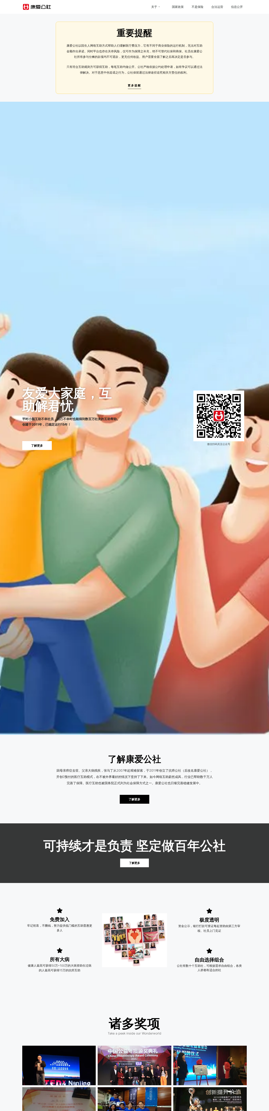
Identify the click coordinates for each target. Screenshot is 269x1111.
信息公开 (237, 7)
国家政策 (178, 7)
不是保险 (197, 7)
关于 (154, 7)
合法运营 (217, 7)
